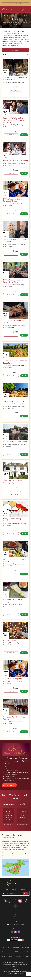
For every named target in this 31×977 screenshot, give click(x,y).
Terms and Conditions (21, 971)
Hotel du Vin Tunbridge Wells (12, 82)
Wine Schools (7, 854)
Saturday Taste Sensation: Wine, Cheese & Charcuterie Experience (14, 120)
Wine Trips (18, 956)
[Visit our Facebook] (12, 932)
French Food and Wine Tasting (15, 442)
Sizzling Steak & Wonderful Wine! (13, 321)
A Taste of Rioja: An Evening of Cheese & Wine (15, 78)
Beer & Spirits (25, 952)
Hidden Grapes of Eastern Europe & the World (13, 281)
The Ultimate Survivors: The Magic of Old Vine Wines (13, 402)
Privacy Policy (10, 971)
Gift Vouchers (8, 785)
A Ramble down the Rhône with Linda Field (15, 362)
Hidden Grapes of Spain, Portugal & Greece (12, 200)
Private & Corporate (7, 956)
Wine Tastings (16, 947)
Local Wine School (12, 962)
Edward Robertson (18, 973)
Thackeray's (7, 483)
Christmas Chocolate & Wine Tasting (14, 718)
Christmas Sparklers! (11, 640)
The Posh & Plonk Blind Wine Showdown (14, 240)
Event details (15, 94)
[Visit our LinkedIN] (19, 932)
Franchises (21, 854)
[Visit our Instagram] (15, 932)
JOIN (25, 893)
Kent (4, 962)
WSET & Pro (16, 952)
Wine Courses (6, 952)
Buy (25, 134)
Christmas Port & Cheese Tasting (12, 601)
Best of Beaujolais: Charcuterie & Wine (14, 560)
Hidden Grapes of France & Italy (15, 161)
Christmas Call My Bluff (12, 679)
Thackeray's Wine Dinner (13, 480)
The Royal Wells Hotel (10, 604)
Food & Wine (25, 947)
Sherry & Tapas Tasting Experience (12, 520)
